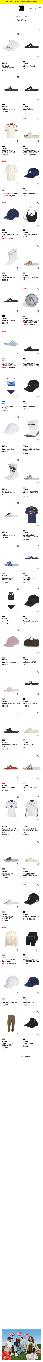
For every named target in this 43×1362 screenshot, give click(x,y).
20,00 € (26, 69)
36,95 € (25, 963)
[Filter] (39, 29)
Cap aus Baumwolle (30, 192)
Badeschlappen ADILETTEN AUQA (30, 873)
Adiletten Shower (8, 108)
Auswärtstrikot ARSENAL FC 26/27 (30, 535)
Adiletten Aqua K (29, 65)
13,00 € (5, 280)
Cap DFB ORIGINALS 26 (10, 234)
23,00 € (26, 112)
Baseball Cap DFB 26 (31, 915)
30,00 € (5, 706)
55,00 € (5, 410)
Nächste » (29, 1057)
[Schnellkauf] (17, 56)
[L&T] (21, 8)
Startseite (17, 16)
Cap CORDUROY (29, 1001)
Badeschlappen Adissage (29, 577)
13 (22, 1057)
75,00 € (5, 154)
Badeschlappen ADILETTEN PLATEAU (31, 150)
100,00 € (26, 539)
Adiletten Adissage (30, 702)
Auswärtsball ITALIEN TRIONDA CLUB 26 (31, 320)
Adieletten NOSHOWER (11, 702)
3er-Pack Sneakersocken (8, 66)
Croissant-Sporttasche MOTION (31, 234)
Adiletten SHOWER (30, 786)
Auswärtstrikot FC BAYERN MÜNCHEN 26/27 (10, 829)
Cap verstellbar (8, 448)
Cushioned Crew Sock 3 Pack (31, 449)
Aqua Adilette (28, 108)
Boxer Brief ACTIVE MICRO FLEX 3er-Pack (31, 959)
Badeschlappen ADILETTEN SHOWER (31, 363)
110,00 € (26, 835)
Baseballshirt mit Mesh (10, 192)
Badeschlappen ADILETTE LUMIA (9, 363)
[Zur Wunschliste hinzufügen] (17, 34)
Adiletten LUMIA (29, 744)
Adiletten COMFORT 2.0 (30, 277)
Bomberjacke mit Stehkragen (8, 959)
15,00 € (5, 495)
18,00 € (5, 452)
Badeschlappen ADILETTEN (8, 577)
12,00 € (5, 70)
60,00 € (5, 1048)
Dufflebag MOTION (30, 661)
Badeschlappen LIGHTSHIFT (8, 916)
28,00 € (5, 112)
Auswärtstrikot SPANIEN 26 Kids (9, 150)
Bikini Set (5, 620)
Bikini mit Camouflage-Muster (11, 406)
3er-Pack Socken (8, 276)
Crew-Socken (28, 1042)
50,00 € (5, 623)
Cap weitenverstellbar (10, 661)
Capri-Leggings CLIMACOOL (8, 1043)
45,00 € (26, 282)
